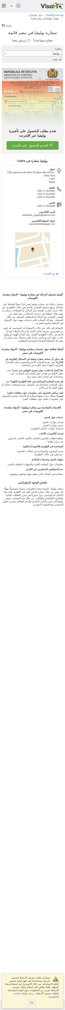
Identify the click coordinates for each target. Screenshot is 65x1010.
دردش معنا (19, 40)
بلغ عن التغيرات (51, 273)
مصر (57, 59)
